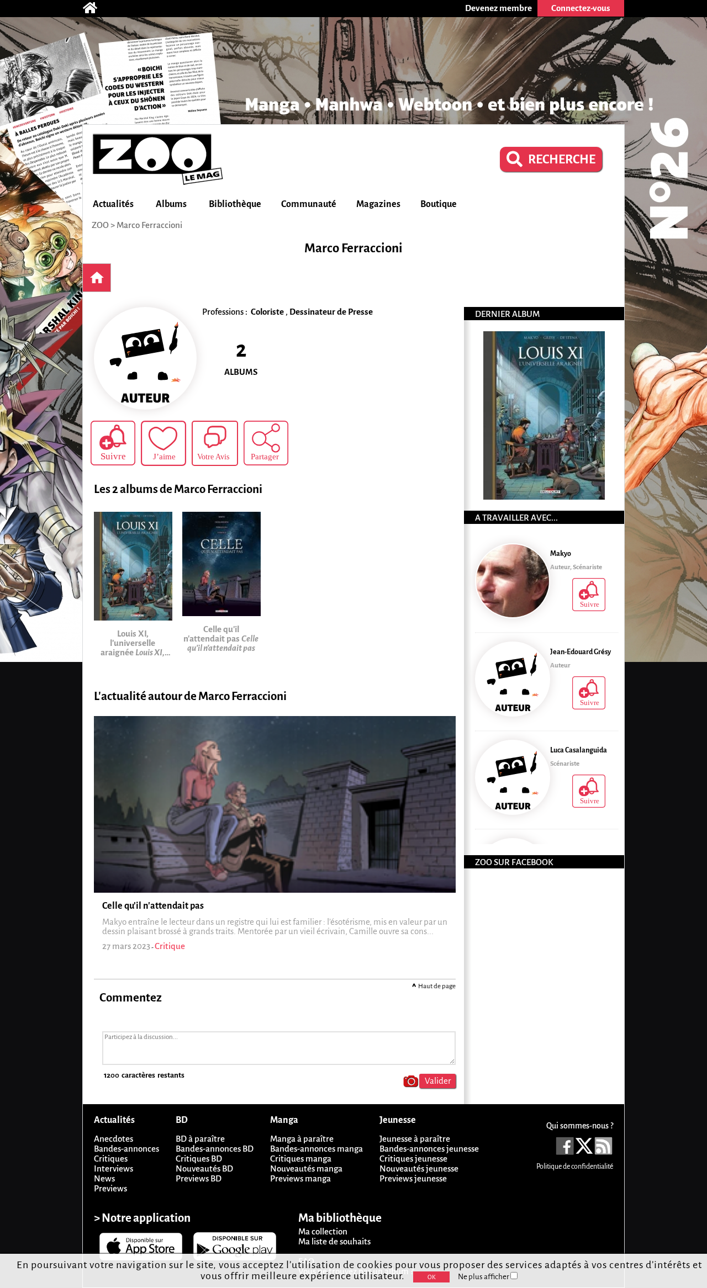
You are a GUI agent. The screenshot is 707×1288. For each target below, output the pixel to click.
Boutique (438, 204)
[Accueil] (95, 8)
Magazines (378, 204)
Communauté (308, 204)
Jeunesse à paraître (414, 1138)
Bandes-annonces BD (215, 1148)
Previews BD (198, 1178)
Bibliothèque (235, 204)
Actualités (113, 204)
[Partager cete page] (266, 443)
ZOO (100, 225)
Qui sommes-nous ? (579, 1125)
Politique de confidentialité (574, 1166)
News (104, 1178)
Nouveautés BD (204, 1168)
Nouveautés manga (306, 1168)
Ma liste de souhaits (334, 1241)
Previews (110, 1188)
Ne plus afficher (484, 1277)
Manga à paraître (302, 1138)
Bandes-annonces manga (316, 1148)
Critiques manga (300, 1158)
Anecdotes (113, 1138)
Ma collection (322, 1231)
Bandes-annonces (126, 1148)
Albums (171, 204)
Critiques (111, 1158)
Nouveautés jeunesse (418, 1168)
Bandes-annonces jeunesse (429, 1148)
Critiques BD (199, 1158)
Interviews (113, 1168)
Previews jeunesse (413, 1178)
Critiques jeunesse (413, 1158)
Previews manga (300, 1178)
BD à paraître (200, 1138)
